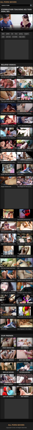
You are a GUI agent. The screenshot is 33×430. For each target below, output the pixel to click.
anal (3, 37)
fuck (16, 33)
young (21, 33)
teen (3, 33)
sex (12, 33)
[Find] (31, 5)
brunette (14, 37)
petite (7, 33)
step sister (22, 37)
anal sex (8, 37)
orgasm (26, 33)
